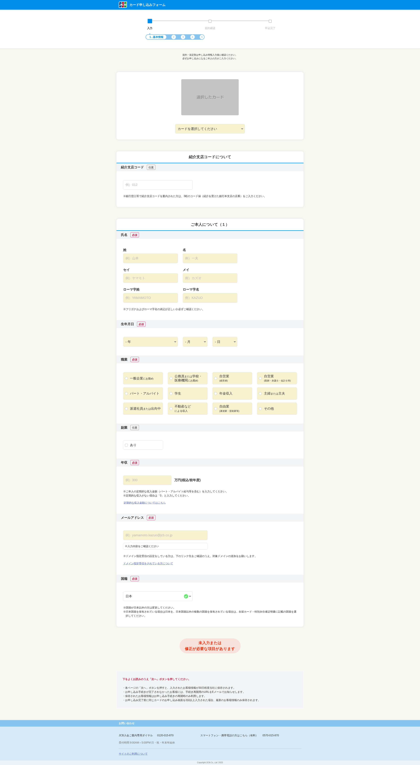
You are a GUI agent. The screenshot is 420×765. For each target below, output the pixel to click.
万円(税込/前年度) (187, 480)
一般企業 (142, 378)
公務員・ (188, 378)
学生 (178, 393)
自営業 (224, 378)
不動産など (183, 408)
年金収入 (225, 393)
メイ (186, 270)
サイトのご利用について (133, 753)
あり (133, 445)
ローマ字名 (191, 289)
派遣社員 (145, 408)
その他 (269, 408)
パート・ (144, 393)
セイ (126, 270)
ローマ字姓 (131, 289)
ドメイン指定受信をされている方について (148, 563)
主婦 (274, 393)
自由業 (229, 408)
